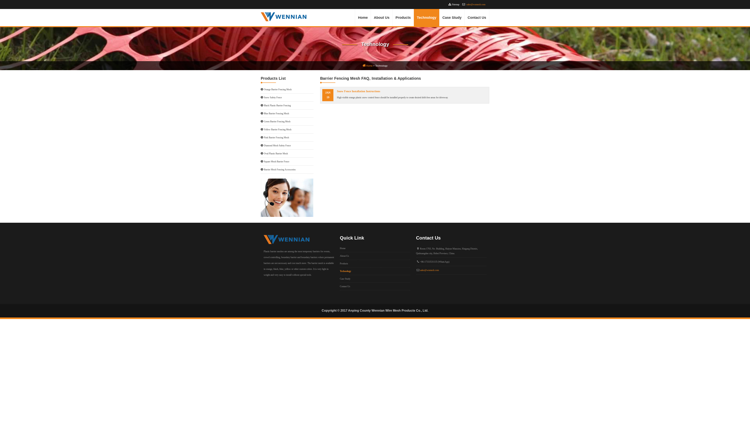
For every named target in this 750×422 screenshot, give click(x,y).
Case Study (452, 18)
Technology (426, 18)
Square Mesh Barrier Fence (276, 161)
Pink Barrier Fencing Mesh (276, 137)
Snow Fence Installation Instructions (358, 91)
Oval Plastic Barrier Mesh (276, 153)
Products (403, 18)
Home (363, 18)
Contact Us (477, 18)
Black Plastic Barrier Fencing (277, 105)
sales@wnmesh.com (475, 4)
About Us (381, 18)
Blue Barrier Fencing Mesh (276, 113)
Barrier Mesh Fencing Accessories (280, 169)
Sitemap (455, 4)
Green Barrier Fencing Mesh (277, 121)
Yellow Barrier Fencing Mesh (277, 129)
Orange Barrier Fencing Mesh (278, 89)
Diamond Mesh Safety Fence (277, 145)
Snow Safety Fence (273, 97)
